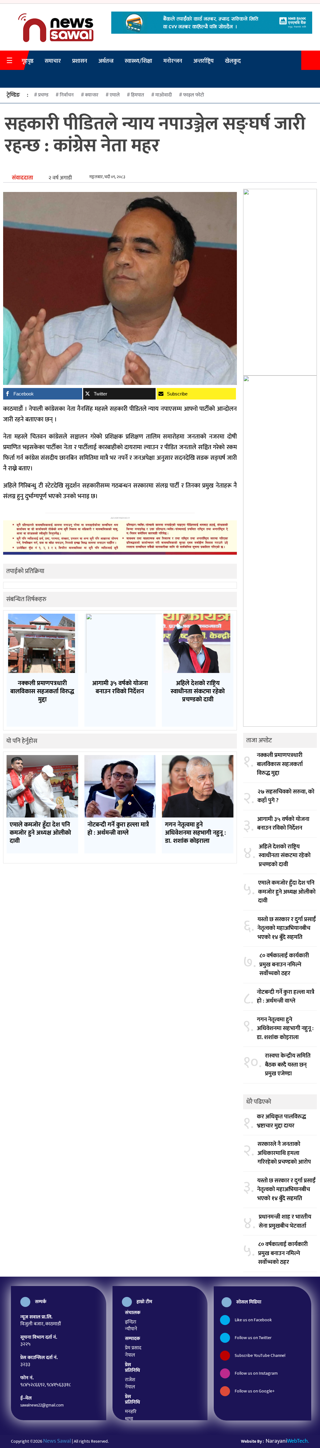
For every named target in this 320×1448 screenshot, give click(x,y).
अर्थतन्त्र (105, 61)
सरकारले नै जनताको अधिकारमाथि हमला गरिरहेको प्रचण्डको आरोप (284, 1153)
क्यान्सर (91, 95)
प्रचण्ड (43, 95)
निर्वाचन (67, 95)
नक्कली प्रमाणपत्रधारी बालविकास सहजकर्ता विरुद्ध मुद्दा (280, 764)
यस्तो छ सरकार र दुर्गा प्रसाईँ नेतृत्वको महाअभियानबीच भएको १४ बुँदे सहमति (287, 928)
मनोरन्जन (172, 61)
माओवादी (163, 95)
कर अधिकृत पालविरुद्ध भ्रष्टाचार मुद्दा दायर (281, 1121)
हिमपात (137, 95)
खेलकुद (233, 61)
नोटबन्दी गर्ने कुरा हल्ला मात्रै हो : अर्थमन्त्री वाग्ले (285, 997)
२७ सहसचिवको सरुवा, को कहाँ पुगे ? (286, 796)
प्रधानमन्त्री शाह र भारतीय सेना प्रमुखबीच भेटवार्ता (285, 1221)
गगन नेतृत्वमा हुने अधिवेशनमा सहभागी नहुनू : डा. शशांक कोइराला (285, 1028)
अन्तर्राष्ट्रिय (203, 61)
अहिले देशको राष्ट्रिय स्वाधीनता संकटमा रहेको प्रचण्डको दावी (285, 855)
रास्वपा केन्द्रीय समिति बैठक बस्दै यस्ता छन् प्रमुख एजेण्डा (288, 1065)
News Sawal (57, 1441)
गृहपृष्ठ (27, 61)
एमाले (115, 95)
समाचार (53, 61)
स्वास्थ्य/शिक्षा (138, 61)
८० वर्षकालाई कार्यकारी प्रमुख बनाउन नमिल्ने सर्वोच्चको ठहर (284, 964)
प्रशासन (79, 61)
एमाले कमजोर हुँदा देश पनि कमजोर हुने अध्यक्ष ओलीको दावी (287, 892)
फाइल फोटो (193, 95)
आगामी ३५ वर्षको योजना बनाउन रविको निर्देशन (283, 824)
